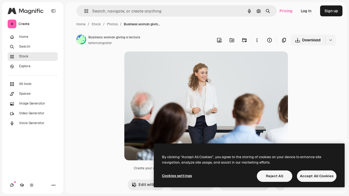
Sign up (331, 10)
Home (81, 24)
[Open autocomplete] (84, 11)
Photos (112, 24)
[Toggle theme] (31, 185)
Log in (306, 10)
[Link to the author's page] (81, 40)
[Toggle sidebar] (53, 11)
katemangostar (100, 43)
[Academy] (21, 185)
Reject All (274, 176)
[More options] (256, 40)
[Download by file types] (330, 40)
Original (159, 62)
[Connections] (12, 185)
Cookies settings (177, 175)
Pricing (286, 10)
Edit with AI (149, 184)
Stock (96, 24)
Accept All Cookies (316, 176)
